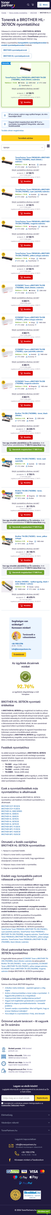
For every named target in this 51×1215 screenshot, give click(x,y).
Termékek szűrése (25, 138)
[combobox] (23, 148)
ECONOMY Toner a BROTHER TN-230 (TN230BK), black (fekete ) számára (30, 286)
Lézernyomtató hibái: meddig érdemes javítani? (23, 998)
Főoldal (3, 13)
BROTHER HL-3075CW (10, 824)
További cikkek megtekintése (12, 131)
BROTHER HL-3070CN (9, 819)
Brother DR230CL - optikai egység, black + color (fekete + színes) (32, 583)
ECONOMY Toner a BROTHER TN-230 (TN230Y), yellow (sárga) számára (30, 318)
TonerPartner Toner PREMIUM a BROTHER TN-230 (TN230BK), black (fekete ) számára (25, 78)
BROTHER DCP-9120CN (10, 809)
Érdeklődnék (19, 654)
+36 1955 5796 (17, 644)
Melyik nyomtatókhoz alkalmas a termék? (25, 89)
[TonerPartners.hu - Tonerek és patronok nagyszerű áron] (8, 4)
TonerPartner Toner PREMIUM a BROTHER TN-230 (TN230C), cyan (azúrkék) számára (32, 190)
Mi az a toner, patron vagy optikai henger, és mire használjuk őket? (28, 115)
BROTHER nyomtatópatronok (15, 50)
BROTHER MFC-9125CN (10, 829)
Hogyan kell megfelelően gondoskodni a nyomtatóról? (25, 1001)
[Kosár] (33, 5)
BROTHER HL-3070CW (10, 821)
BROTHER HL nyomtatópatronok (16, 56)
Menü (45, 5)
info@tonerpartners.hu (21, 649)
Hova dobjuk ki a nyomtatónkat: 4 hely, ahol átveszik (25, 1014)
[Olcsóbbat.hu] (32, 1192)
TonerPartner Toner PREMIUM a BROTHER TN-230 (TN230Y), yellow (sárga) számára (32, 254)
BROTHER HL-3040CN (9, 814)
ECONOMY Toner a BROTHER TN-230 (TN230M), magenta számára (30, 382)
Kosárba (27, 102)
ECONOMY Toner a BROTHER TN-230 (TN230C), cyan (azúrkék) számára (30, 350)
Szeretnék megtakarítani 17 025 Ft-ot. (27, 527)
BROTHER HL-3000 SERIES (11, 811)
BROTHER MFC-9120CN (10, 827)
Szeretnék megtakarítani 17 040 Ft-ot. (27, 572)
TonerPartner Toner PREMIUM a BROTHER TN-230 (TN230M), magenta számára (32, 222)
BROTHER (33, 13)
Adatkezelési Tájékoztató (10, 1105)
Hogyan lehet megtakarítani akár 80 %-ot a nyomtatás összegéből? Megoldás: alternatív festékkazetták (26, 124)
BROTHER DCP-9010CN (10, 806)
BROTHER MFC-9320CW (10, 832)
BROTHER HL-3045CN (9, 816)
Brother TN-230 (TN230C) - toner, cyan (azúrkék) (19, 964)
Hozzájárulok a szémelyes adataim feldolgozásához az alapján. (22, 1104)
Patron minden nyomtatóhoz (18, 13)
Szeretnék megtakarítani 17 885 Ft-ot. (27, 449)
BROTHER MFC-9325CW (10, 834)
